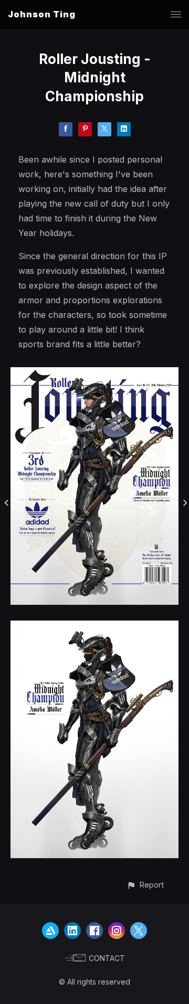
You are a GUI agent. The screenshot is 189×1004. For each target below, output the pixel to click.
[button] (145, 884)
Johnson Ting (42, 14)
